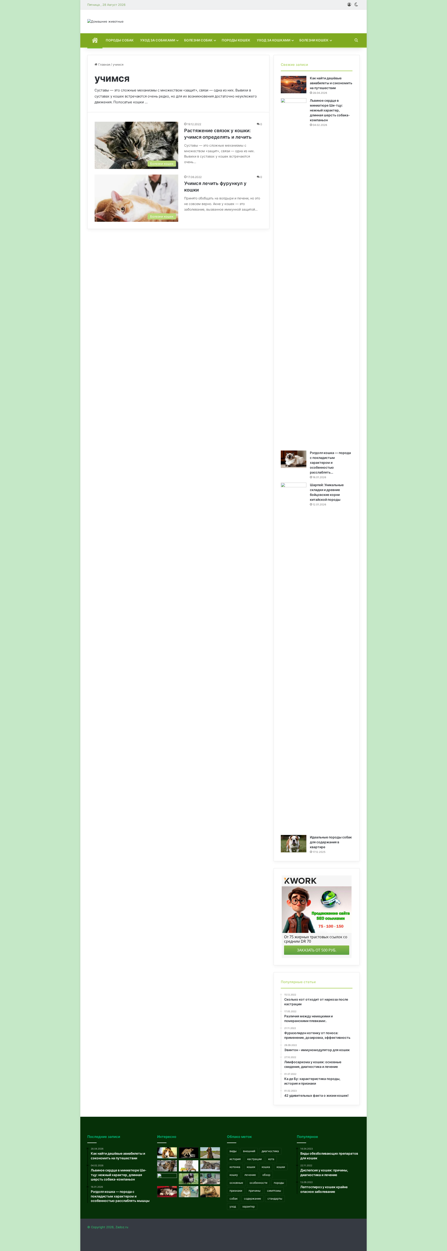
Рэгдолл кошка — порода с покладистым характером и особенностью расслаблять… (330, 462)
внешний (249, 1151)
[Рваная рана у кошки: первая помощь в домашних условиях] (167, 1191)
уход (233, 1206)
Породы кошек (236, 40)
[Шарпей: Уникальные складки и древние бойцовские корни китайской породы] (293, 657)
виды (233, 1151)
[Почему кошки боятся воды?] (189, 1152)
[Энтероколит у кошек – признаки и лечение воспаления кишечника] (189, 1191)
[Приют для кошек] (167, 1178)
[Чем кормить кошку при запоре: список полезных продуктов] (189, 1165)
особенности (258, 1182)
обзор (266, 1175)
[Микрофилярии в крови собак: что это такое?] (167, 1152)
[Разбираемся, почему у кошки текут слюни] (210, 1191)
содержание (252, 1198)
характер (248, 1206)
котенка (235, 1167)
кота (271, 1159)
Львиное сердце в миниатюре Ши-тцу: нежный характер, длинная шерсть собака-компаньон (330, 110)
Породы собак (120, 40)
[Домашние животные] (105, 21)
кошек (251, 1167)
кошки (281, 1167)
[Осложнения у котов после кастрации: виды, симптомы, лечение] (210, 1178)
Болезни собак (198, 40)
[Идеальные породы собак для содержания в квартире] (293, 843)
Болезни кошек (313, 40)
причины (255, 1190)
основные (236, 1182)
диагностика (270, 1151)
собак (233, 1198)
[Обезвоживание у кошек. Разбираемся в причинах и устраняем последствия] (167, 1165)
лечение (250, 1175)
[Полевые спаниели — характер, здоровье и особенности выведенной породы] (210, 1152)
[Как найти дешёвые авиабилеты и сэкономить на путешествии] (293, 84)
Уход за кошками (273, 40)
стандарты (275, 1198)
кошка (266, 1167)
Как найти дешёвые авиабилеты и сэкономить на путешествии (331, 83)
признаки (236, 1190)
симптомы (274, 1190)
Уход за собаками (157, 40)
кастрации (254, 1159)
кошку (234, 1175)
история (235, 1159)
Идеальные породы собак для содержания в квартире (331, 842)
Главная (103, 64)
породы (279, 1182)
